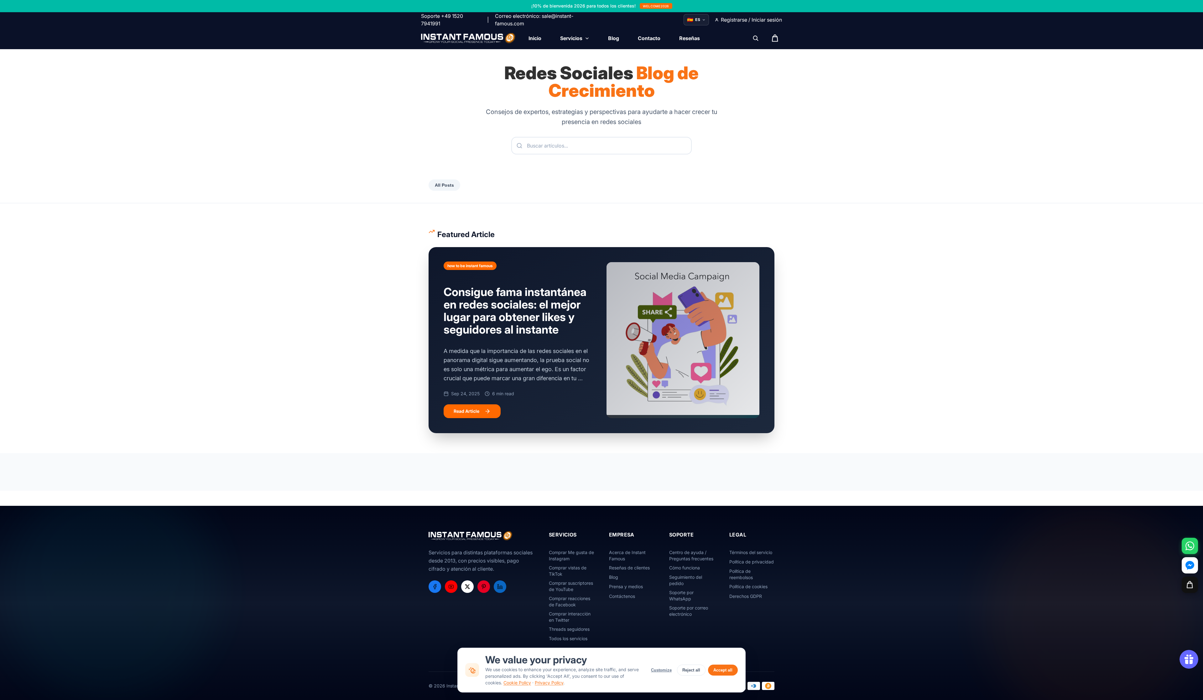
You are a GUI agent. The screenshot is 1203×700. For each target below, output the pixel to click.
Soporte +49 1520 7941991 (442, 20)
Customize (661, 670)
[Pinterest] (483, 586)
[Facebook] (435, 586)
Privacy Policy (549, 682)
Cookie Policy (517, 682)
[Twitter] (467, 586)
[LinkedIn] (500, 586)
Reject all (691, 670)
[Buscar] (756, 38)
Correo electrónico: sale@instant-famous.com (534, 20)
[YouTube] (451, 586)
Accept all (722, 670)
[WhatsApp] (1190, 546)
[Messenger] (1190, 565)
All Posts (444, 185)
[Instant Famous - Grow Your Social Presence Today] (468, 38)
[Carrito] (1190, 585)
